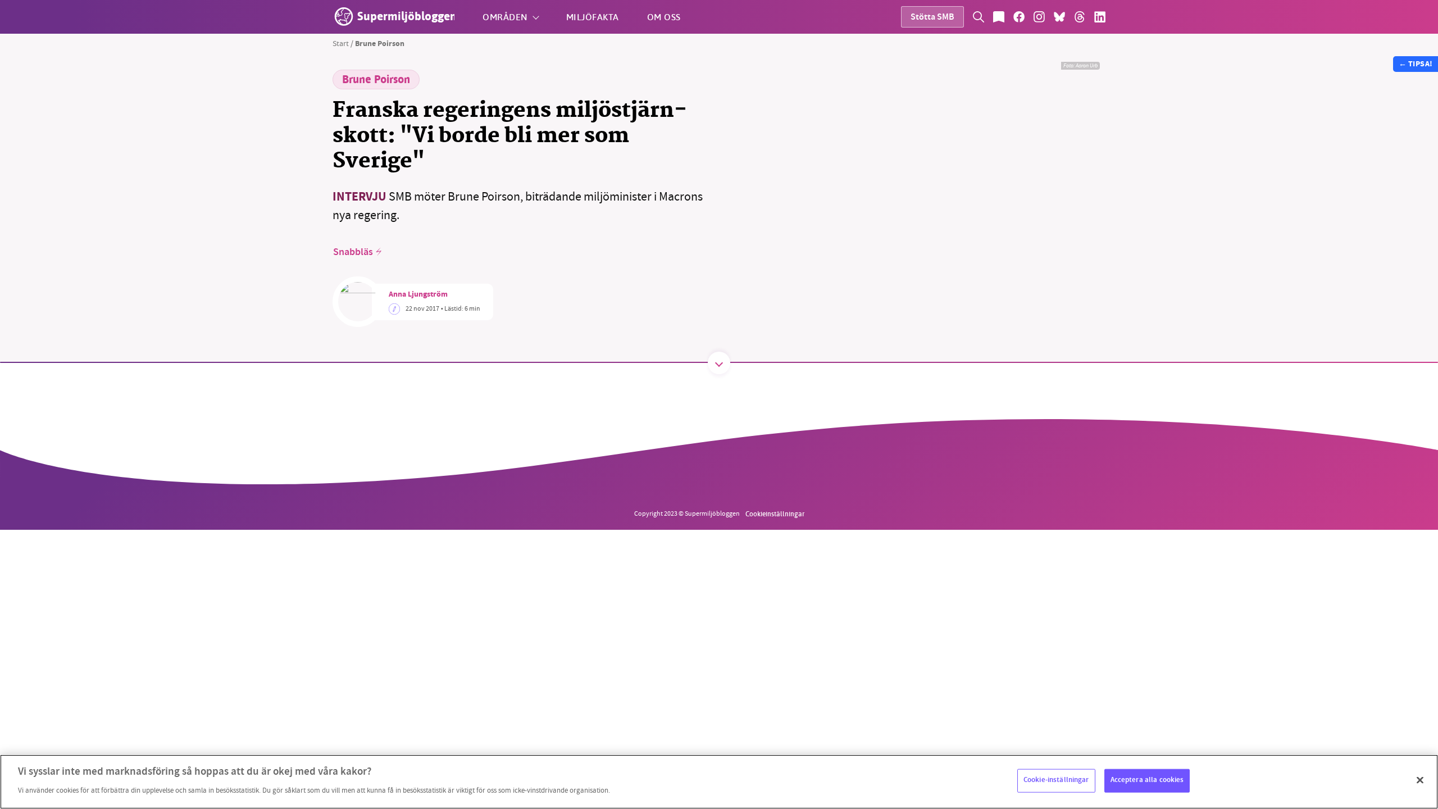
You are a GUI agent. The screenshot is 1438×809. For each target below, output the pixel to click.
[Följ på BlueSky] (1059, 16)
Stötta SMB (932, 18)
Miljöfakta (592, 16)
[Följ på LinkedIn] (1099, 16)
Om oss (664, 16)
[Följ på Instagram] (1039, 16)
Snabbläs (353, 252)
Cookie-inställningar (1056, 780)
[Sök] (978, 16)
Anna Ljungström (418, 295)
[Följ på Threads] (1079, 16)
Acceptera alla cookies (1147, 780)
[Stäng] (1420, 780)
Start (341, 43)
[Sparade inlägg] (998, 16)
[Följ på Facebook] (1019, 16)
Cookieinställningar (774, 513)
